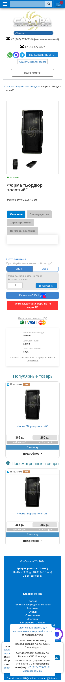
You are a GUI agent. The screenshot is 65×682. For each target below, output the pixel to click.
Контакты (32, 608)
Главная (32, 600)
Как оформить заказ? (32, 622)
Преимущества (39, 214)
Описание (16, 214)
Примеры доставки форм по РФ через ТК (32, 305)
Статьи (33, 611)
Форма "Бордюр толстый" (32, 426)
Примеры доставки (22, 230)
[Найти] (48, 4)
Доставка (32, 618)
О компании (32, 615)
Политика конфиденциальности (32, 604)
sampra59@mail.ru (25, 678)
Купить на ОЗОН (29, 295)
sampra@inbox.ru (48, 678)
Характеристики (20, 222)
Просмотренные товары (35, 463)
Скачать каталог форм (32, 61)
